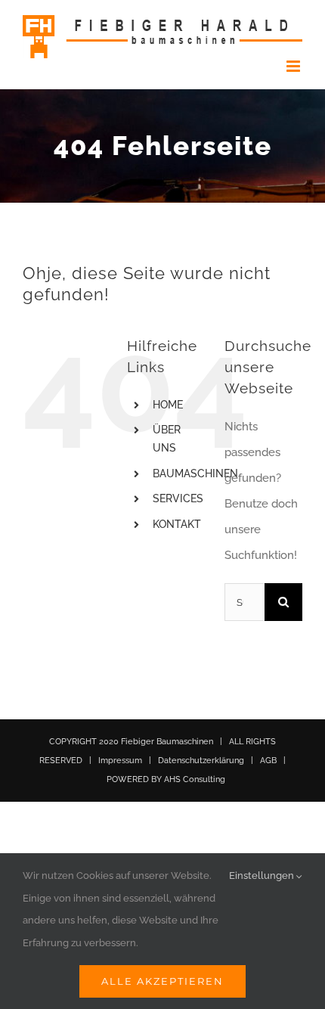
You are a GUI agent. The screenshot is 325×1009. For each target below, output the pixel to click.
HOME (168, 405)
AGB (268, 760)
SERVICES (178, 498)
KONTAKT (177, 524)
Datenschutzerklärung (201, 760)
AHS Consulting (194, 779)
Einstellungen (262, 875)
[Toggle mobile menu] (294, 66)
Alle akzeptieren (162, 981)
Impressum (120, 760)
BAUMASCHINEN (195, 473)
